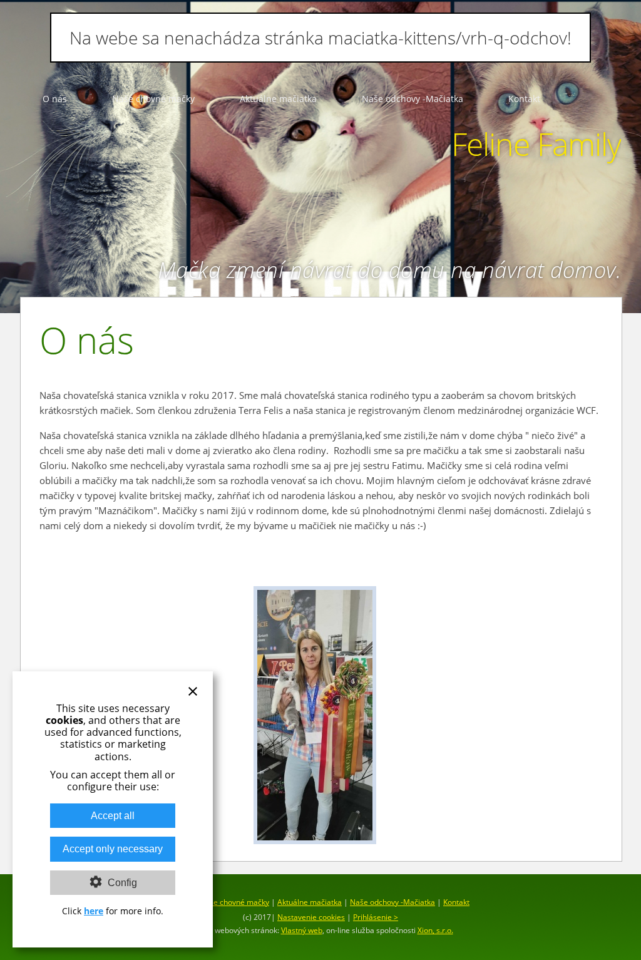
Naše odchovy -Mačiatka (412, 99)
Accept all (113, 815)
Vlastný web (301, 930)
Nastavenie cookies (311, 917)
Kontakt (524, 99)
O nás (55, 99)
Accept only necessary (113, 849)
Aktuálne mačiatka (278, 99)
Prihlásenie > (375, 917)
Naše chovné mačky (153, 99)
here (93, 911)
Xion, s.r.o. (435, 930)
